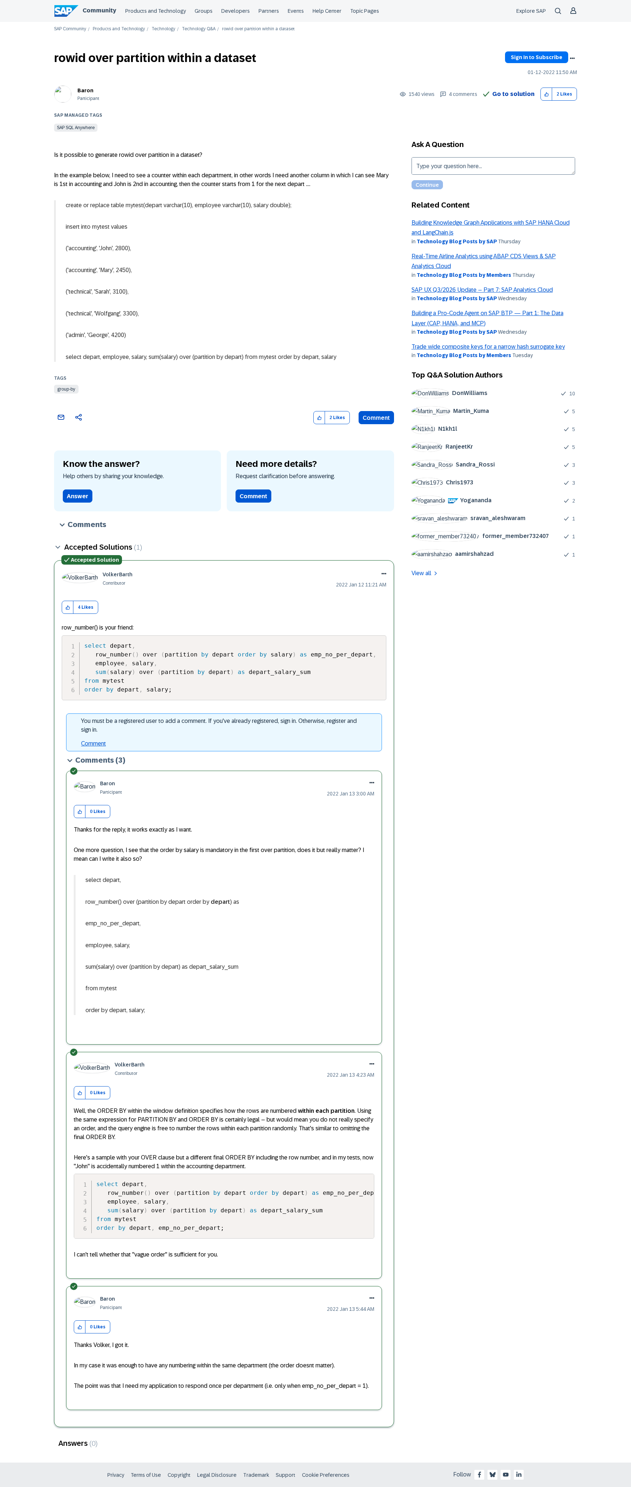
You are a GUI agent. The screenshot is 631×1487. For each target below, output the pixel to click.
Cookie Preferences (325, 1475)
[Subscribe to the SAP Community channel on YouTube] (506, 1475)
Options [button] (572, 58)
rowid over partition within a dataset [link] (258, 29)
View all (421, 573)
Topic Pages (364, 11)
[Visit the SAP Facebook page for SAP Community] (479, 1475)
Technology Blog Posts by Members (464, 275)
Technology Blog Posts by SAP (457, 241)
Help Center (327, 11)
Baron (85, 90)
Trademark (256, 1475)
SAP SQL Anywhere (76, 127)
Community (99, 10)
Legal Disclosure (217, 1475)
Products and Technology (155, 11)
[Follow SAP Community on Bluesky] (493, 1475)
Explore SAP (531, 11)
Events (296, 11)
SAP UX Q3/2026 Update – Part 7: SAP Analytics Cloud (482, 290)
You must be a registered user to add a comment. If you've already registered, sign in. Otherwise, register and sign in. (219, 725)
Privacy (115, 1475)
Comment (376, 418)
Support (285, 1475)
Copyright (179, 1475)
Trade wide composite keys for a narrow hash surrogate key (488, 347)
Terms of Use (146, 1475)
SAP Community (70, 29)
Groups (204, 11)
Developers (235, 11)
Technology (163, 29)
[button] (546, 94)
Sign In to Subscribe (536, 57)
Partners (269, 11)
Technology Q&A (198, 29)
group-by (66, 389)
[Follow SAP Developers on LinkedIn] (519, 1475)
